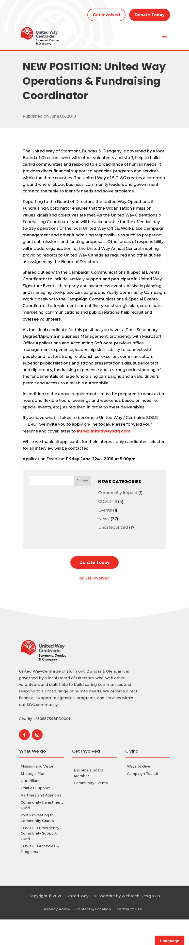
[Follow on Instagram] (37, 734)
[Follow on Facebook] (24, 734)
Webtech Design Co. (141, 895)
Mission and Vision (37, 766)
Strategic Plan (33, 773)
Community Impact (117, 492)
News (104, 518)
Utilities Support (35, 788)
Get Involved (106, 15)
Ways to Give (138, 766)
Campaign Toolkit (142, 773)
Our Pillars (30, 781)
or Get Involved (94, 578)
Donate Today (150, 15)
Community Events (91, 783)
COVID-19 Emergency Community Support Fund (40, 833)
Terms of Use (129, 909)
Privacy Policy (57, 909)
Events (105, 510)
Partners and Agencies (41, 795)
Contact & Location (93, 909)
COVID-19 (107, 501)
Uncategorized (113, 527)
